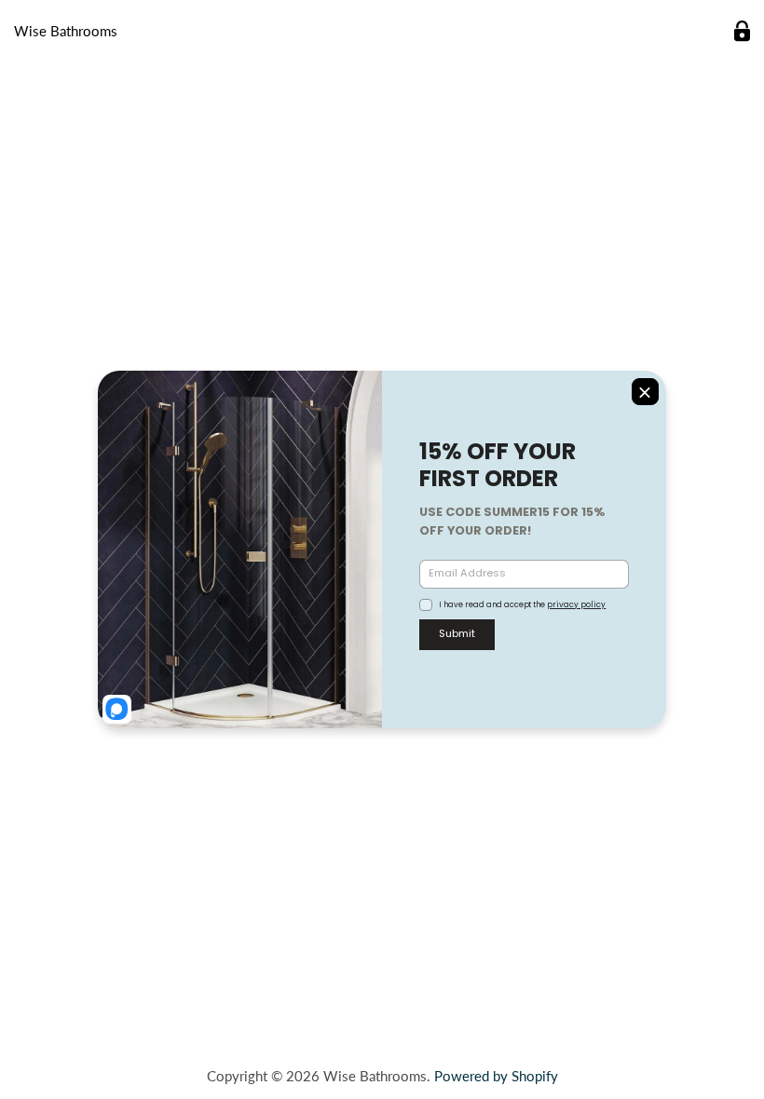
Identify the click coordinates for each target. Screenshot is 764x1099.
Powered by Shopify (496, 1075)
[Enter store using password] (742, 31)
